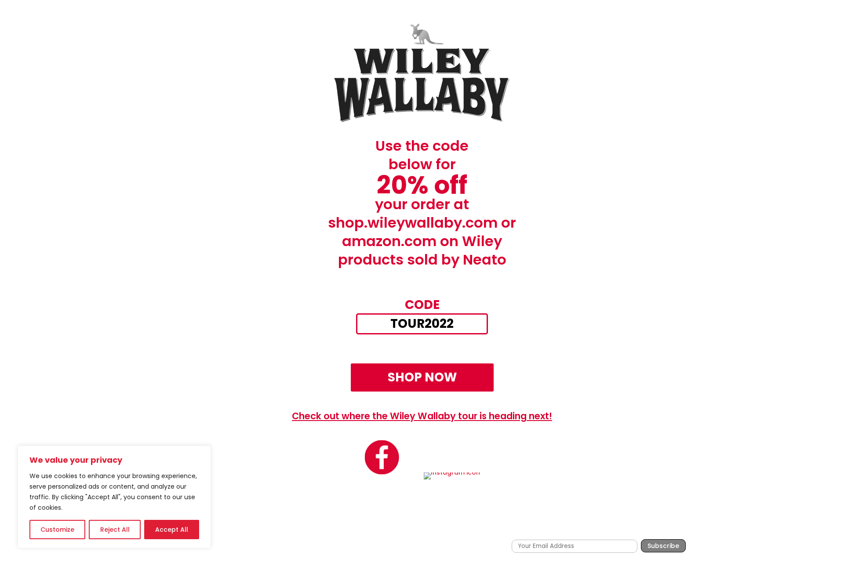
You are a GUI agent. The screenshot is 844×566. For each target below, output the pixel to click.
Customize (57, 529)
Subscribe (663, 545)
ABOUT (514, 529)
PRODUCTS (468, 529)
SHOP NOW (422, 377)
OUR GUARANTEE (620, 529)
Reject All (115, 529)
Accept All (171, 529)
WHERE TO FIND (559, 529)
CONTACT (671, 529)
